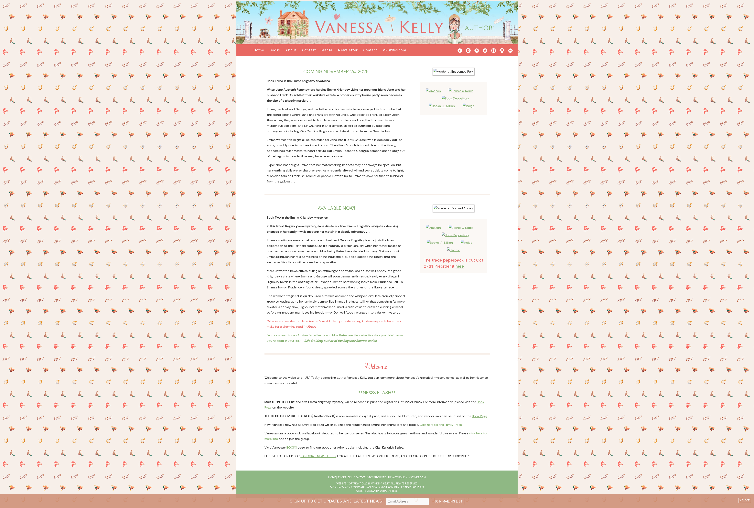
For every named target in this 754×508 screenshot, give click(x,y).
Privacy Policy (397, 477)
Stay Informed (376, 477)
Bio (350, 477)
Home (258, 50)
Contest (309, 50)
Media (326, 50)
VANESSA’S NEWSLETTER (318, 456)
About (290, 50)
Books (275, 50)
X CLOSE (744, 500)
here (460, 266)
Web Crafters (389, 490)
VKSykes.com (394, 50)
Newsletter (348, 50)
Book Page (479, 416)
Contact (370, 50)
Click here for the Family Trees (441, 425)
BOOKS (291, 447)
